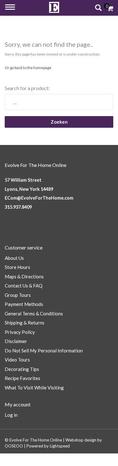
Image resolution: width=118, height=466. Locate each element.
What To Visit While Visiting (34, 387)
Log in (11, 415)
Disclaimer (16, 341)
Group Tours (18, 295)
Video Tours (17, 359)
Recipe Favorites (22, 378)
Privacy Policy (20, 332)
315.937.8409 (18, 207)
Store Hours (17, 267)
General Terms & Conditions (34, 313)
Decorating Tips (22, 369)
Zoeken (59, 122)
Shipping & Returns (24, 322)
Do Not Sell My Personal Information (44, 350)
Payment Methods (24, 304)
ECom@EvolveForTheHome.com (39, 198)
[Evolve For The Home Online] (54, 7)
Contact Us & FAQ (23, 285)
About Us (14, 258)
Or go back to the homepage (28, 67)
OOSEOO (14, 445)
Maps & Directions (24, 276)
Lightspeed (60, 445)
